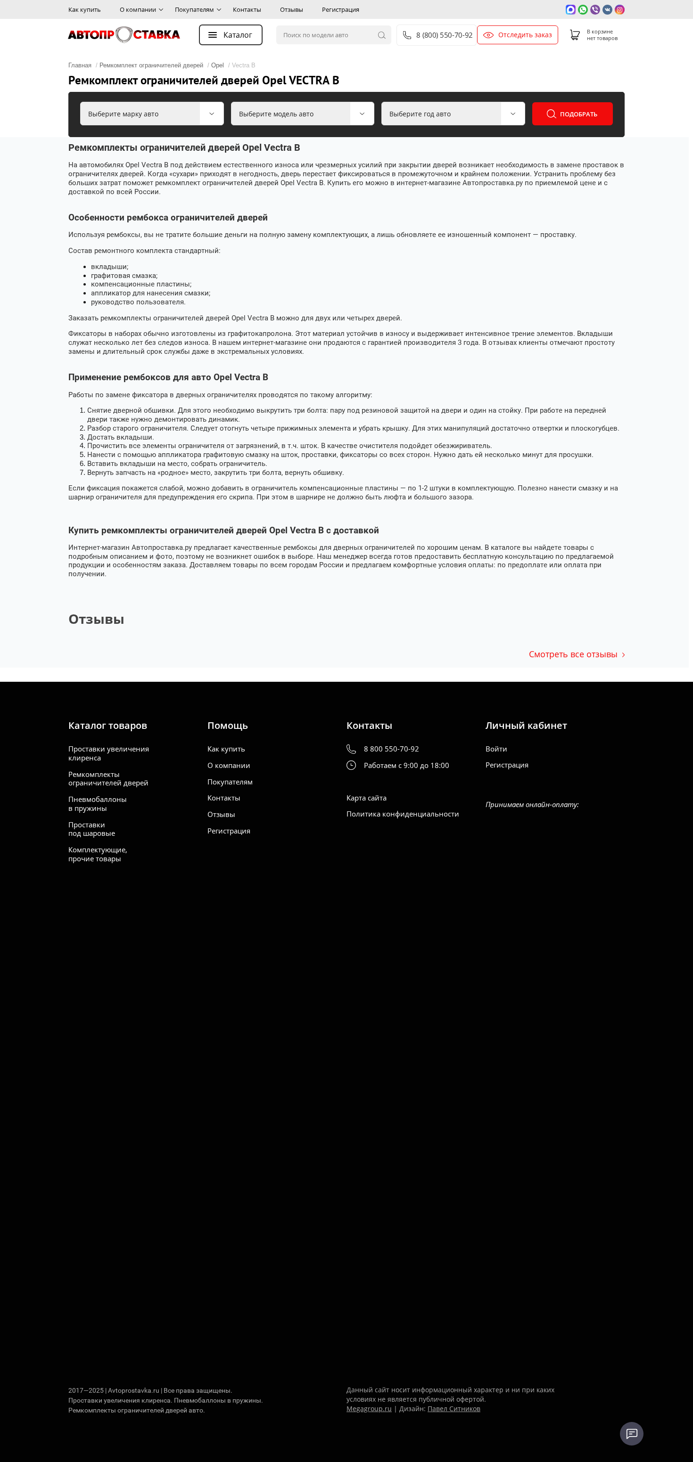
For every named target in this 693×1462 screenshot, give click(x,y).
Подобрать (578, 114)
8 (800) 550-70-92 (444, 35)
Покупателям (194, 9)
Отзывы (291, 9)
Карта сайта (366, 797)
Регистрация (340, 9)
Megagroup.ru (369, 1408)
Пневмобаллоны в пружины (97, 804)
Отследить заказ (525, 35)
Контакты (247, 9)
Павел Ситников (454, 1408)
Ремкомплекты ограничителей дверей (108, 779)
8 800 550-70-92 (391, 748)
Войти (496, 748)
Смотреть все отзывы (573, 654)
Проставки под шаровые (91, 829)
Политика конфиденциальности (402, 813)
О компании (138, 9)
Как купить (84, 9)
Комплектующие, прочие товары (97, 854)
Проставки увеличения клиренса (108, 753)
